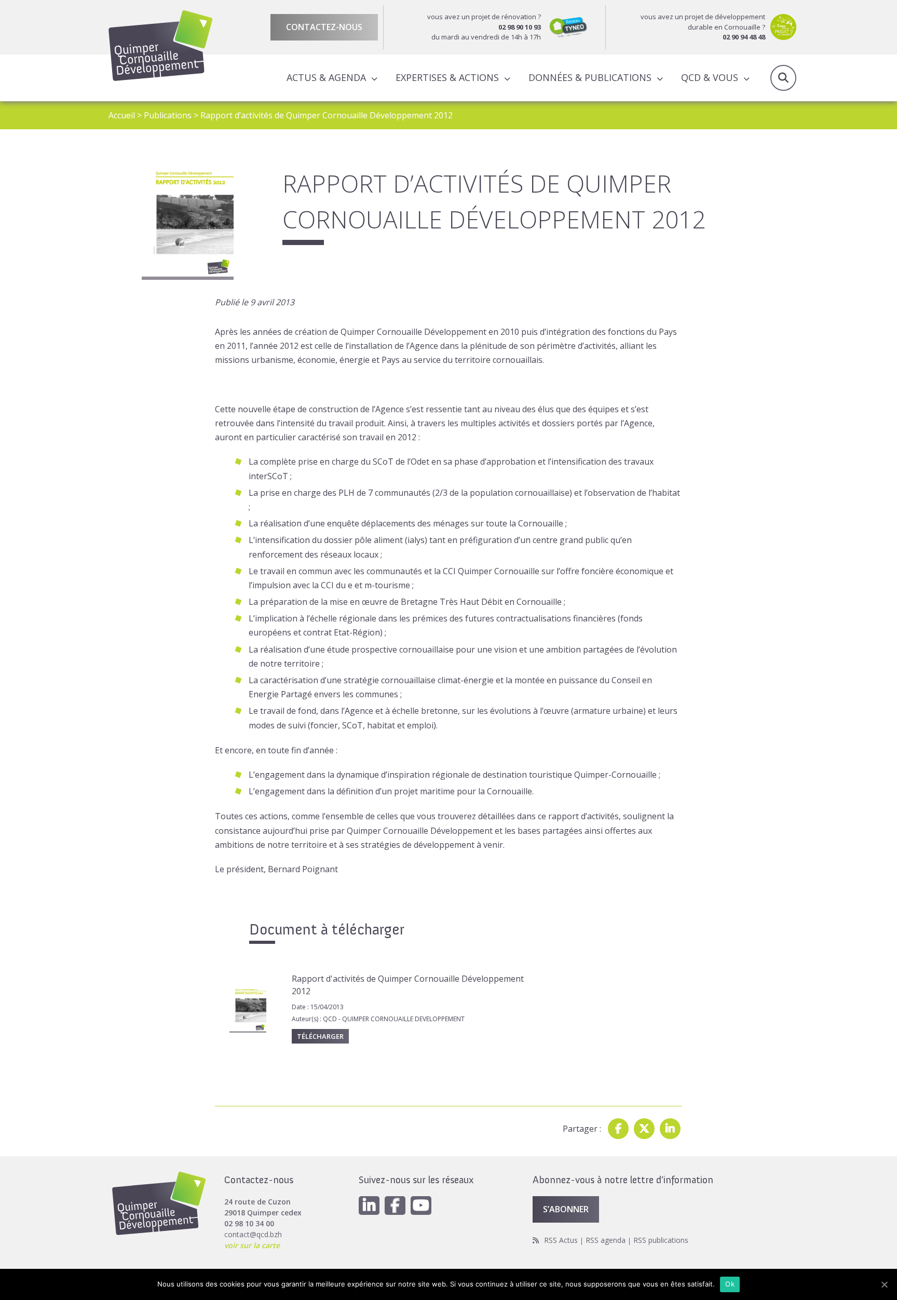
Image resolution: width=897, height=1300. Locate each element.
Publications (168, 115)
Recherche (783, 78)
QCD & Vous (709, 77)
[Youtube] (421, 1205)
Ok (730, 1284)
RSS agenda (606, 1240)
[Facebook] (618, 1128)
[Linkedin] (670, 1128)
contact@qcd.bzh (253, 1234)
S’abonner (566, 1209)
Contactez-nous (324, 27)
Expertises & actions (447, 77)
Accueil (121, 115)
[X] (644, 1128)
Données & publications (589, 77)
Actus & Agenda (326, 77)
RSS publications (660, 1240)
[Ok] (884, 1284)
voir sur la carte (252, 1245)
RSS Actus (561, 1240)
